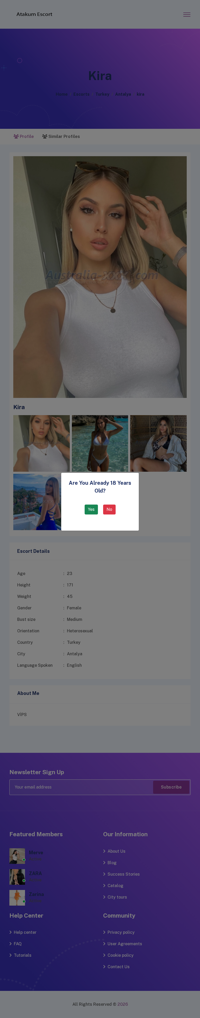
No (109, 509)
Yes (91, 509)
